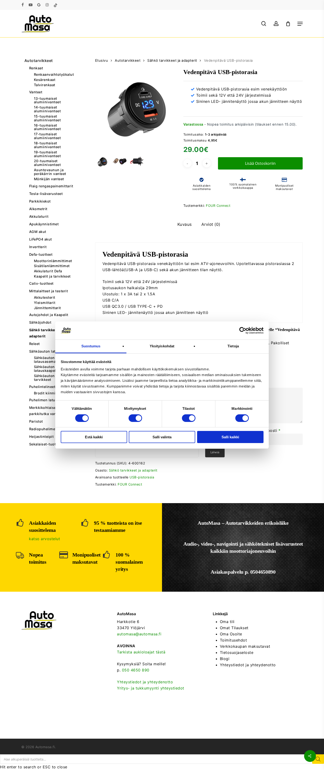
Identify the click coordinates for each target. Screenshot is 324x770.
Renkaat (36, 68)
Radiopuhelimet (42, 429)
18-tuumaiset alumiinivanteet (47, 145)
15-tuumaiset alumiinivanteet (47, 118)
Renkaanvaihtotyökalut (54, 74)
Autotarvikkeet (38, 60)
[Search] (318, 759)
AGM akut (37, 232)
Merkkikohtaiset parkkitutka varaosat (47, 411)
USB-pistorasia (142, 477)
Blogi (225, 658)
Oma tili (227, 621)
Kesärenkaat (45, 80)
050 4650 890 (135, 670)
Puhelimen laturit (44, 400)
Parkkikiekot (40, 201)
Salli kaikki (230, 437)
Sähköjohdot (40, 322)
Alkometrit (38, 209)
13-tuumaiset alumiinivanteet (47, 100)
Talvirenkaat (44, 85)
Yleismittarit (45, 303)
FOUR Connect (218, 205)
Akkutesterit (44, 297)
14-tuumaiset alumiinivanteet (47, 109)
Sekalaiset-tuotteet (46, 444)
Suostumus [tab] (91, 346)
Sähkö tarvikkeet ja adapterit (46, 333)
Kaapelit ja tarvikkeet (52, 276)
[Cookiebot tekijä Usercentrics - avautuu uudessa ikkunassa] (243, 330)
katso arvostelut (44, 538)
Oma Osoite (231, 634)
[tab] (185, 224)
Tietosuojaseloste (237, 652)
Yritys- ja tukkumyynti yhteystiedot (150, 688)
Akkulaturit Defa (48, 271)
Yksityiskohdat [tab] (162, 346)
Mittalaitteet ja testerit (48, 291)
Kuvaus (184, 224)
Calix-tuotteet (41, 283)
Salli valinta (162, 437)
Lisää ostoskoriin (260, 163)
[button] (300, 23)
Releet (34, 344)
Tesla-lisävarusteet (46, 194)
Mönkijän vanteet (49, 179)
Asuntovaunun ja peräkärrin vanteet (50, 172)
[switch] (135, 418)
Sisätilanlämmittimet (52, 266)
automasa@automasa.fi (139, 634)
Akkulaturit (39, 216)
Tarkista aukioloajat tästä (141, 652)
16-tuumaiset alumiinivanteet (47, 127)
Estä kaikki (94, 437)
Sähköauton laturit (45, 351)
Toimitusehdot (233, 640)
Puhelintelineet (42, 387)
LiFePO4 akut (40, 239)
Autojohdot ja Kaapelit (48, 315)
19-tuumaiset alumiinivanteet (47, 154)
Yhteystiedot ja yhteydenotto (145, 682)
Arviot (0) (210, 224)
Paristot (36, 421)
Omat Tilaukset (234, 627)
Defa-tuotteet (41, 254)
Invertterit (38, 247)
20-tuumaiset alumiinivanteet (47, 163)
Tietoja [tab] (233, 346)
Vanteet (35, 92)
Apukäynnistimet (44, 224)
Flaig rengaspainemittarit (51, 186)
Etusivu (101, 60)
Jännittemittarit (47, 308)
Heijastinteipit (41, 437)
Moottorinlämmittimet (53, 261)
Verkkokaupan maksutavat (245, 646)
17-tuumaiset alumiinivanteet (47, 136)
